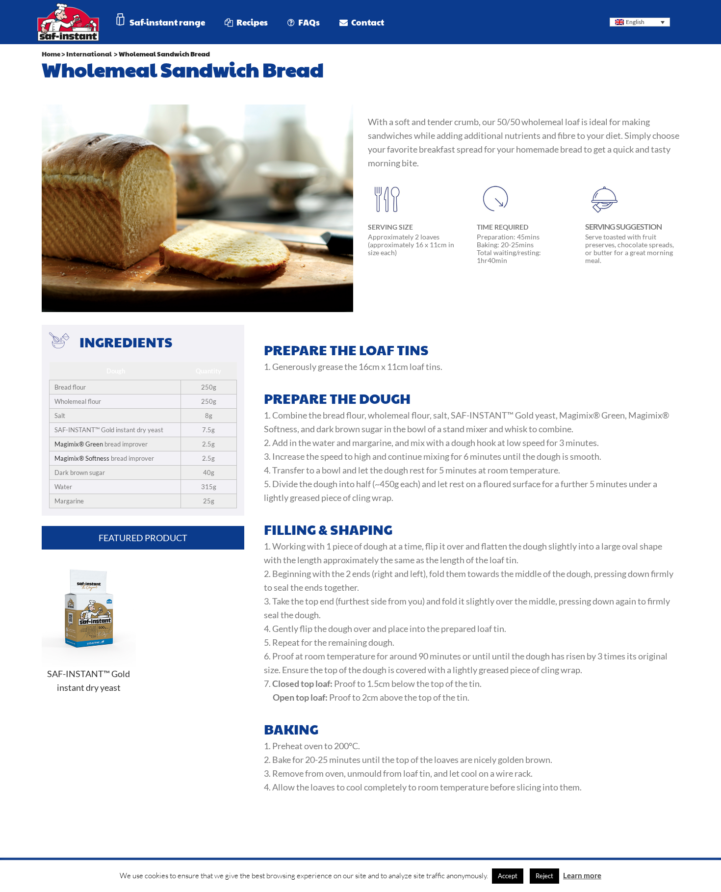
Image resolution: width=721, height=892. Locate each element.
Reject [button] (544, 876)
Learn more (582, 875)
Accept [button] (507, 876)
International (89, 54)
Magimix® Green (78, 444)
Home (51, 54)
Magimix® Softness (81, 458)
